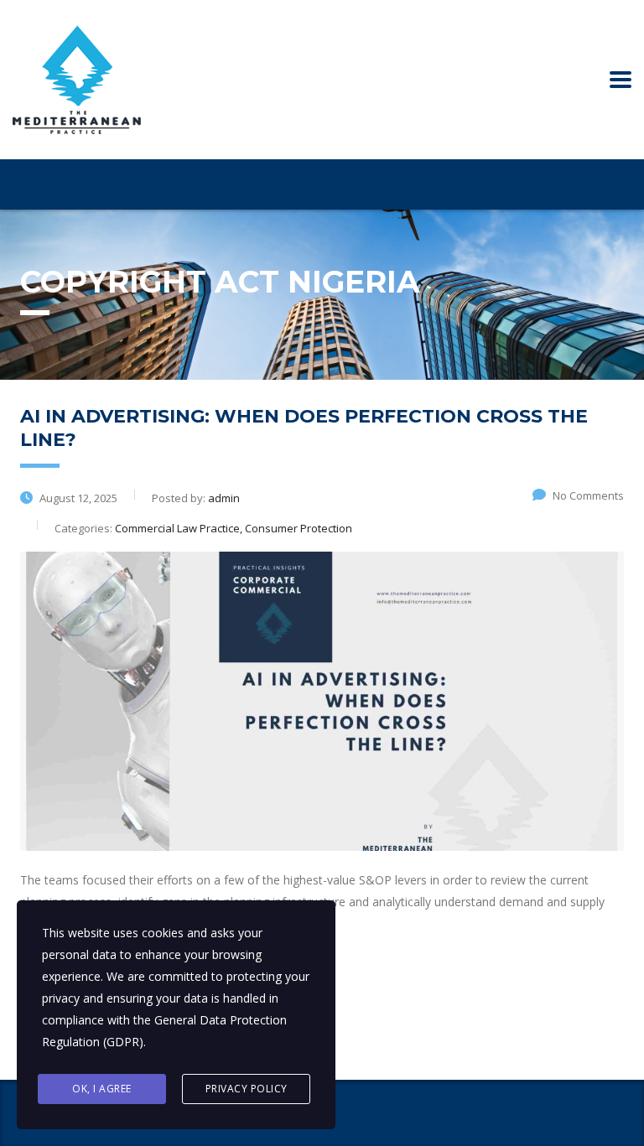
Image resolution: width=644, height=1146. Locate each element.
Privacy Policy (246, 1088)
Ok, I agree (102, 1088)
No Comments (588, 495)
